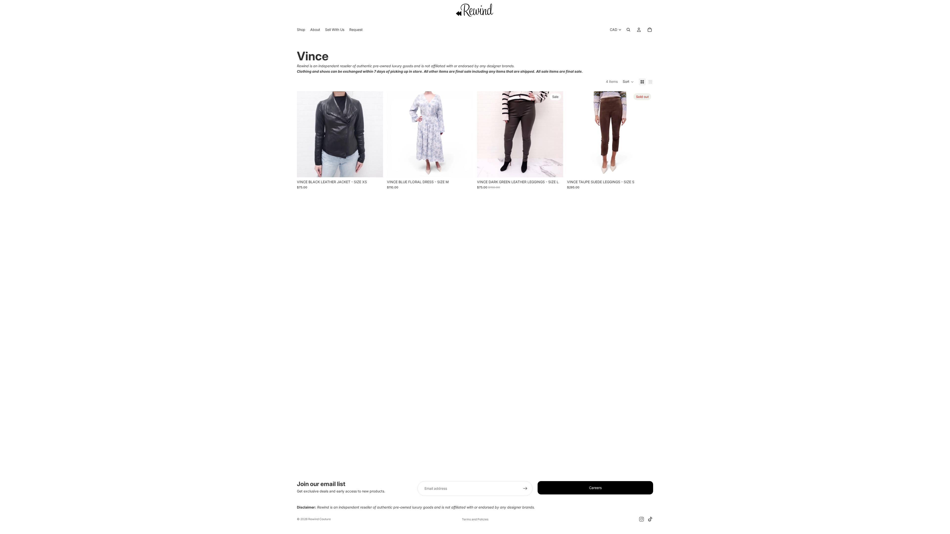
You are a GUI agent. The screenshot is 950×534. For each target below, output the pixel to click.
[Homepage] (475, 9)
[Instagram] (641, 519)
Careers (595, 488)
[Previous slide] (304, 134)
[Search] (628, 29)
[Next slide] (375, 134)
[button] (628, 81)
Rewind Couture (319, 519)
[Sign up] (525, 488)
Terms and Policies (475, 519)
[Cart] (649, 29)
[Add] (375, 169)
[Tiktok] (650, 519)
